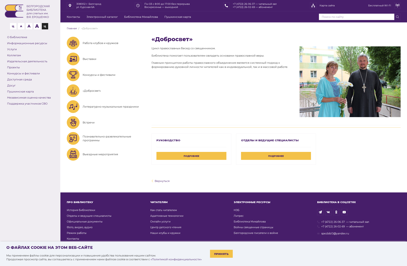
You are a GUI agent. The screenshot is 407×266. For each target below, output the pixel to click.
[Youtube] (344, 212)
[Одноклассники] (336, 212)
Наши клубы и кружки (165, 233)
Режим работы (76, 233)
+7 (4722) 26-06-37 (333, 221)
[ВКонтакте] (328, 212)
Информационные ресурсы (27, 43)
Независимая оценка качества (29, 97)
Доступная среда (19, 79)
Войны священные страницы (253, 227)
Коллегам (14, 55)
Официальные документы (85, 221)
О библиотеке (17, 37)
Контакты (73, 16)
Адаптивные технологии (166, 215)
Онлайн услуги (160, 221)
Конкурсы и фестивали (23, 73)
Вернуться (162, 181)
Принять (221, 254)
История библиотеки (81, 210)
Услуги (12, 49)
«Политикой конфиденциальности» (176, 259)
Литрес (239, 215)
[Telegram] (320, 212)
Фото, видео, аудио (80, 227)
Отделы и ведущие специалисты (270, 140)
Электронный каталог (102, 16)
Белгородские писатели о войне (256, 233)
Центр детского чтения (165, 227)
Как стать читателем (163, 210)
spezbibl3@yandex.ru (335, 233)
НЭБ (236, 210)
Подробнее (191, 156)
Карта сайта (327, 5)
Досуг (11, 85)
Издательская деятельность (27, 61)
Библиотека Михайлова (141, 16)
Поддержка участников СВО (27, 103)
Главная (72, 28)
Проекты (13, 67)
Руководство (168, 140)
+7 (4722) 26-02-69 (333, 226)
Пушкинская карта (20, 91)
